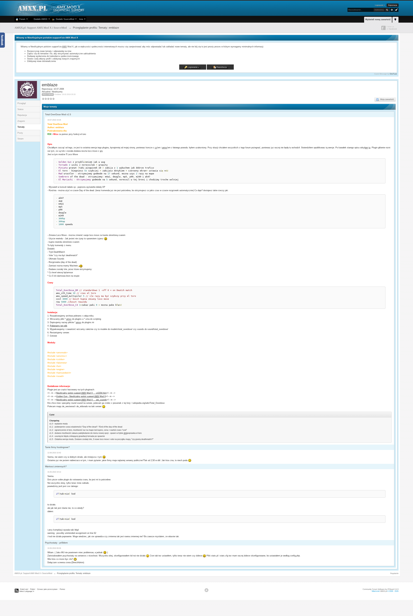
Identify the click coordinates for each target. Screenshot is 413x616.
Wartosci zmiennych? (56, 466)
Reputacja (22, 115)
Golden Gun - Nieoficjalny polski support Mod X (81, 396)
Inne (81, 19)
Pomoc (62, 589)
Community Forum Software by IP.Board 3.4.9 (380, 589)
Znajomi (21, 121)
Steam (20, 138)
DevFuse (393, 74)
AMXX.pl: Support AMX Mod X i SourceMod (33, 573)
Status (20, 109)
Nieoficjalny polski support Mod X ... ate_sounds (81, 400)
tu (369, 147)
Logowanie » (380, 5)
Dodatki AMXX (39, 19)
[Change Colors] (396, 9)
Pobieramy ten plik (58, 326)
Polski (32, 589)
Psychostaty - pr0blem (56, 542)
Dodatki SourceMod (64, 19)
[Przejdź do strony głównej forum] (50, 8)
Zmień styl (24, 589)
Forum (21, 19)
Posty (20, 133)
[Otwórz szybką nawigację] (395, 19)
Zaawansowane (392, 10)
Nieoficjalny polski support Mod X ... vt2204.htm (81, 393)
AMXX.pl (383, 591)
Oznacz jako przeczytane (47, 589)
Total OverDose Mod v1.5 (58, 114)
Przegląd (21, 103)
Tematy (21, 127)
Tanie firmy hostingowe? (57, 447)
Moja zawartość (386, 99)
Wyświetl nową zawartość (378, 19)
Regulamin (394, 573)
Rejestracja (392, 5)
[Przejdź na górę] (206, 590)
